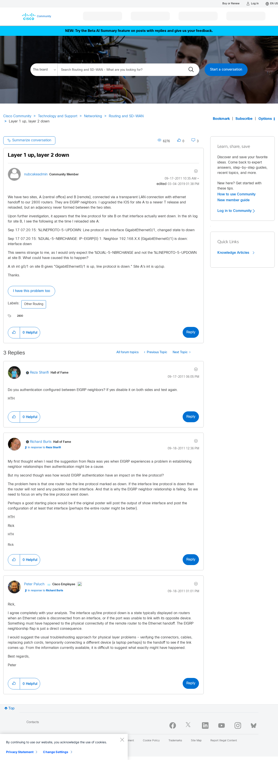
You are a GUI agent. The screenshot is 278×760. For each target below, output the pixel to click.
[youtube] (221, 725)
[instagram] (238, 725)
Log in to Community (235, 210)
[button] (14, 333)
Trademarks (175, 740)
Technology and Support (57, 116)
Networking (93, 116)
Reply (190, 332)
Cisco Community (17, 116)
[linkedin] (205, 725)
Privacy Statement (19, 752)
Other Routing (33, 304)
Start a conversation (226, 69)
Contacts (32, 722)
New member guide (233, 200)
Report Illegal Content (223, 740)
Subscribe (244, 118)
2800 (20, 316)
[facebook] (172, 725)
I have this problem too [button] (31, 291)
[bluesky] (253, 724)
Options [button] (265, 118)
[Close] (122, 739)
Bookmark (221, 118)
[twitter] (189, 725)
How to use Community (236, 194)
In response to (44, 447)
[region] (64, 747)
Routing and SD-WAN (126, 116)
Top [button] (11, 708)
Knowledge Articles (233, 252)
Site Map (196, 740)
